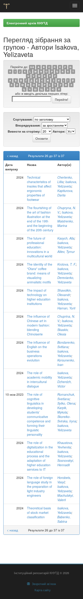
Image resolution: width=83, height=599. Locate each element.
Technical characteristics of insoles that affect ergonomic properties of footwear (39, 188)
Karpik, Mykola (62, 409)
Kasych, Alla (65, 238)
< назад (12, 155)
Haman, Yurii (66, 308)
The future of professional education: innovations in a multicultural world (39, 247)
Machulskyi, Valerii (65, 497)
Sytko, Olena (66, 403)
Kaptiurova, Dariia (65, 192)
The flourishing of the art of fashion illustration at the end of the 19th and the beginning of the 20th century (40, 219)
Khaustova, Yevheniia (65, 444)
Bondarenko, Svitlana (66, 344)
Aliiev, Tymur (66, 251)
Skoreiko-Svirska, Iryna (66, 418)
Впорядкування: (28, 125)
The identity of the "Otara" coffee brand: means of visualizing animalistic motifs (39, 273)
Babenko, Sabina (64, 519)
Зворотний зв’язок (43, 584)
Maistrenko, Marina (65, 223)
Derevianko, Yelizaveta (65, 279)
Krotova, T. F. (66, 264)
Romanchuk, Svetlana (66, 396)
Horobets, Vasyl (64, 479)
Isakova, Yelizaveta (67, 183)
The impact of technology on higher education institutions (38, 297)
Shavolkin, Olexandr (64, 292)
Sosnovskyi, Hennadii (65, 462)
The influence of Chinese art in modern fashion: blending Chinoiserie (38, 325)
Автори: (59, 131)
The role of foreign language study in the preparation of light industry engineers (40, 486)
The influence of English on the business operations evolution (38, 351)
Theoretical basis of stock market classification (39, 512)
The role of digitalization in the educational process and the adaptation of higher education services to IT (40, 456)
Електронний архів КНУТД (27, 23)
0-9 (32, 67)
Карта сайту (42, 590)
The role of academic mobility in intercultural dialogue (39, 379)
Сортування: (23, 119)
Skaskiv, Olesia (63, 331)
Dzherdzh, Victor (64, 383)
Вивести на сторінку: (24, 131)
